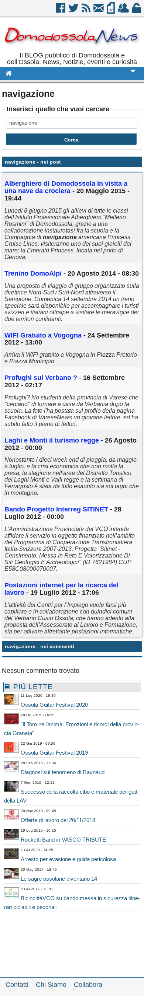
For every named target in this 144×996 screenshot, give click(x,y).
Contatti (17, 984)
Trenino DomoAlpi (33, 273)
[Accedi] (137, 10)
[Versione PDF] (111, 10)
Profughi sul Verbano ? (40, 377)
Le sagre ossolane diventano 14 (59, 879)
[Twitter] (74, 10)
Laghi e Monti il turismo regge (51, 440)
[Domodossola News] (72, 48)
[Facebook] (61, 10)
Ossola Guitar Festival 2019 (54, 752)
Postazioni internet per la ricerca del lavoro (61, 588)
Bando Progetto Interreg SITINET (56, 509)
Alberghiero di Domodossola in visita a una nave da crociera (65, 187)
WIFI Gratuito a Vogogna (43, 335)
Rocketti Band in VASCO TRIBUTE (63, 839)
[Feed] (87, 10)
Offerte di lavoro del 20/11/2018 (58, 820)
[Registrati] (124, 10)
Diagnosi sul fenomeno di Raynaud (62, 772)
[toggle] (133, 76)
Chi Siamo (51, 984)
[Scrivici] (99, 10)
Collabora (88, 984)
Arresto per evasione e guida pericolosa (68, 859)
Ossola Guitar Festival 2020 (54, 705)
